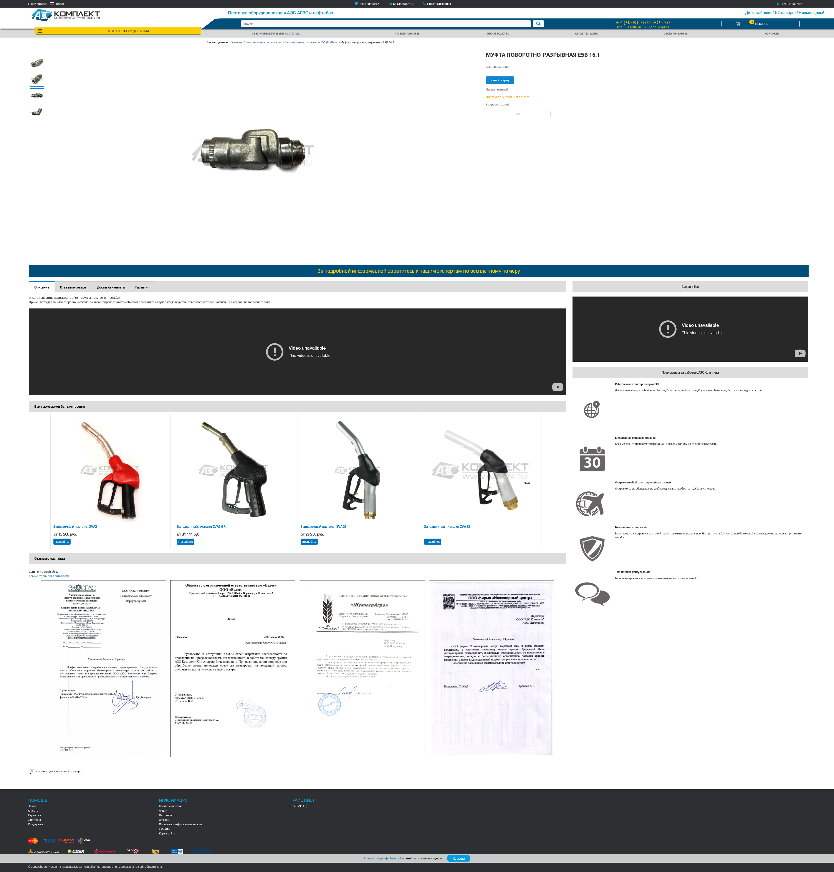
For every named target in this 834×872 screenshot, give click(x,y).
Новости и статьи (170, 806)
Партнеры (165, 815)
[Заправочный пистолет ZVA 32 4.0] (481, 470)
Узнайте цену (500, 80)
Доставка (34, 819)
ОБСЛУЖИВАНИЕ (675, 33)
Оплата (33, 810)
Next (527, 482)
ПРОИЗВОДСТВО (498, 33)
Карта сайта (167, 833)
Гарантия (34, 815)
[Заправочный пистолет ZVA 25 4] (358, 470)
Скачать (164, 829)
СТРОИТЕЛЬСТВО (586, 33)
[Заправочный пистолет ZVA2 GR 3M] (234, 470)
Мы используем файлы (384, 858)
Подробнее (62, 541)
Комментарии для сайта (49, 576)
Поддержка (35, 824)
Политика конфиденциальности (180, 824)
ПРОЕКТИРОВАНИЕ (406, 33)
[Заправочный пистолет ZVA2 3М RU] (110, 470)
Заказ (32, 806)
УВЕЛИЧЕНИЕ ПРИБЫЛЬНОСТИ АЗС (276, 33)
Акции (163, 810)
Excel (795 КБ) (298, 806)
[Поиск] (538, 23)
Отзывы (164, 819)
